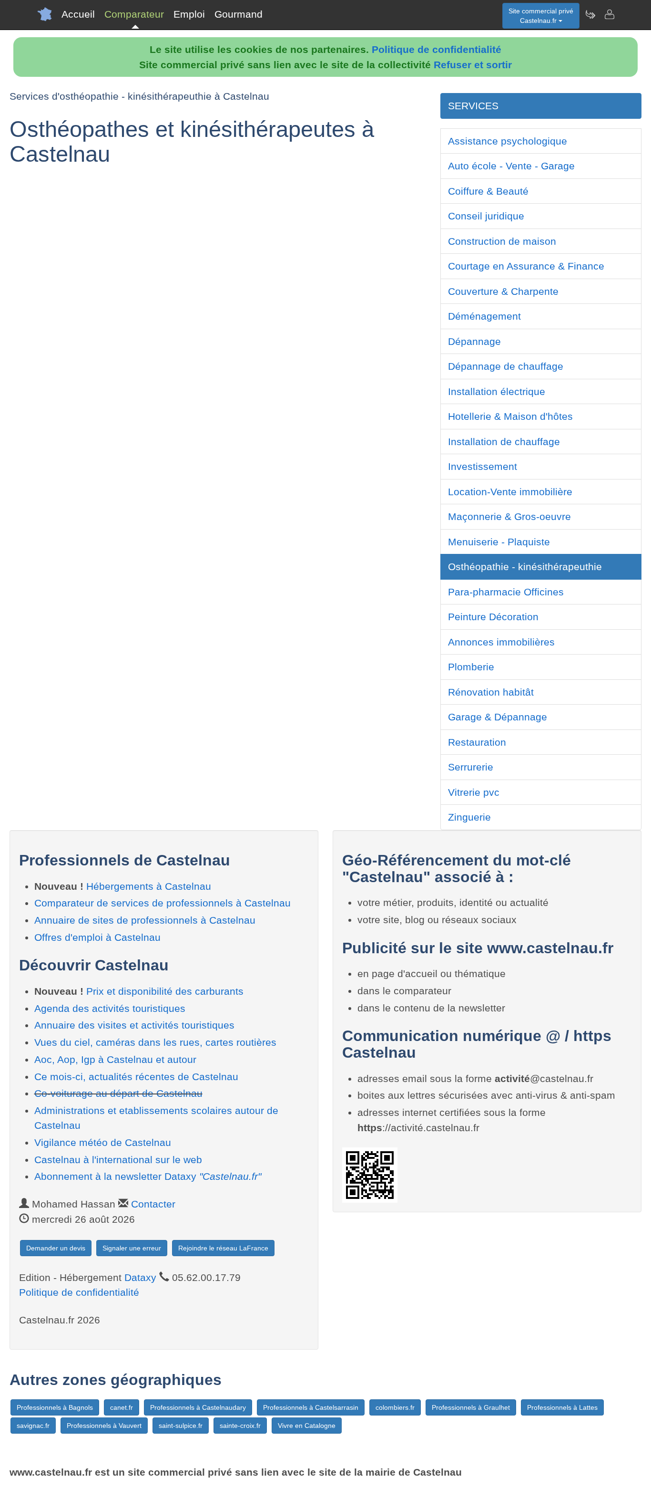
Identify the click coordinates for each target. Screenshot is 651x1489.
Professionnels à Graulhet (471, 1407)
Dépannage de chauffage (505, 366)
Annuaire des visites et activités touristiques (134, 1025)
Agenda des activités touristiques (109, 1008)
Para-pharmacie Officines (506, 591)
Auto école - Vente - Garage (511, 165)
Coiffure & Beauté (488, 191)
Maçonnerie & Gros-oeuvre (509, 516)
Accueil (78, 14)
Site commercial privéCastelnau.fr (541, 15)
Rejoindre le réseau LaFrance (223, 1248)
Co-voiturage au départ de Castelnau (118, 1093)
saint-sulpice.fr (181, 1425)
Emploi (189, 14)
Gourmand (238, 14)
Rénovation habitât (491, 692)
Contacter (153, 1203)
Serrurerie (470, 766)
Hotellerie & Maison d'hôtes (510, 416)
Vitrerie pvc (473, 792)
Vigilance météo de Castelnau (102, 1142)
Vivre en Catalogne (307, 1425)
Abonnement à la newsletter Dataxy (147, 1176)
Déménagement (484, 316)
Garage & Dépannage (497, 716)
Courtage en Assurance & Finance (526, 265)
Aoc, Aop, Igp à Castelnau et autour (115, 1059)
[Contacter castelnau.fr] (609, 14)
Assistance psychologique (507, 140)
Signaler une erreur (131, 1248)
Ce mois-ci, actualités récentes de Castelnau (136, 1076)
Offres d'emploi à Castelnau (97, 937)
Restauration (477, 742)
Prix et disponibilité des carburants (165, 991)
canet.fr (121, 1407)
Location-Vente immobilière (510, 491)
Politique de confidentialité (436, 49)
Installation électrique (496, 391)
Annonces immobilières (501, 641)
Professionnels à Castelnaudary (198, 1407)
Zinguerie (469, 817)
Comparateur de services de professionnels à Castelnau (162, 902)
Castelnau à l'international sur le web (118, 1159)
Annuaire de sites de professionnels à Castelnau (144, 920)
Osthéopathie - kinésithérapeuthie (525, 566)
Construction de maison (502, 241)
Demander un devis (55, 1248)
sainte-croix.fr (240, 1425)
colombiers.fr (395, 1407)
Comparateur (134, 14)
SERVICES (473, 105)
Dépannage (474, 341)
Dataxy (140, 1277)
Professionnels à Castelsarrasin (310, 1407)
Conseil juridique (486, 215)
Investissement (482, 466)
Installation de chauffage (504, 441)
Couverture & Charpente (503, 291)
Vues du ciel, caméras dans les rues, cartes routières (155, 1042)
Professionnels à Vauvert (104, 1425)
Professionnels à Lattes (562, 1407)
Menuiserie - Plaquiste (499, 541)
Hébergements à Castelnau (148, 886)
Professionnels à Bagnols (55, 1407)
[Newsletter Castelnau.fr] (590, 14)
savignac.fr (33, 1425)
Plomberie (471, 666)
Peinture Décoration (493, 616)
